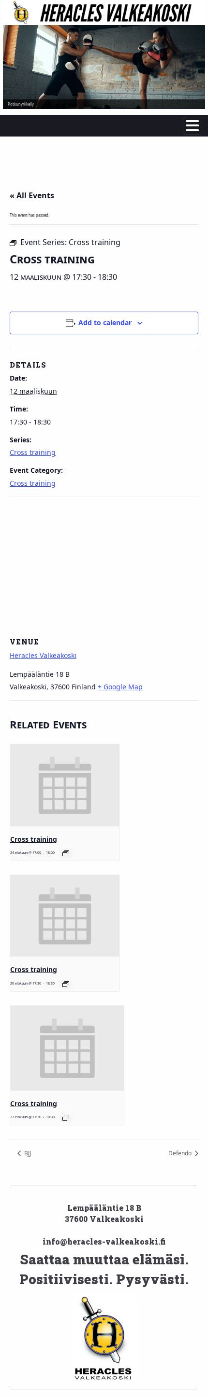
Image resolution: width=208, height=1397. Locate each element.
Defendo (180, 1153)
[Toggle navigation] (193, 126)
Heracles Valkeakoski (43, 655)
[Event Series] (65, 853)
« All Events (32, 195)
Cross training (33, 452)
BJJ (27, 1153)
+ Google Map (120, 686)
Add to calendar (105, 322)
